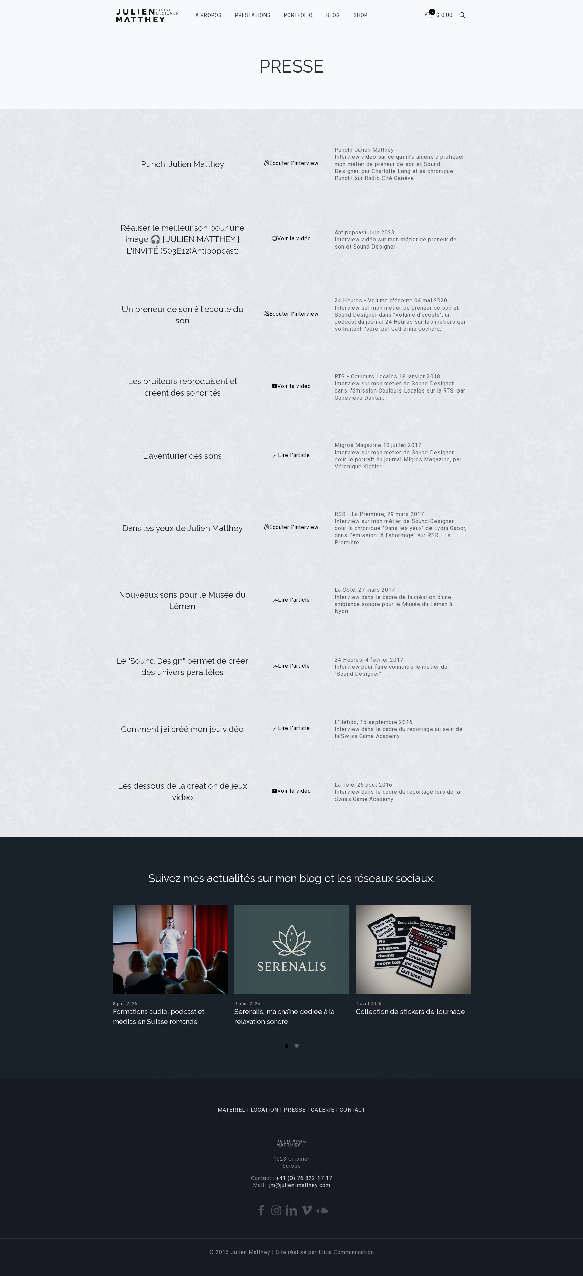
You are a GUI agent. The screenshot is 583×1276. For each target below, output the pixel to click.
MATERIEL (231, 1110)
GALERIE (322, 1110)
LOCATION (264, 1110)
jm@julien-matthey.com (299, 1185)
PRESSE (295, 1110)
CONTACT (352, 1110)
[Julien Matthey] (147, 15)
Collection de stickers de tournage (410, 1012)
